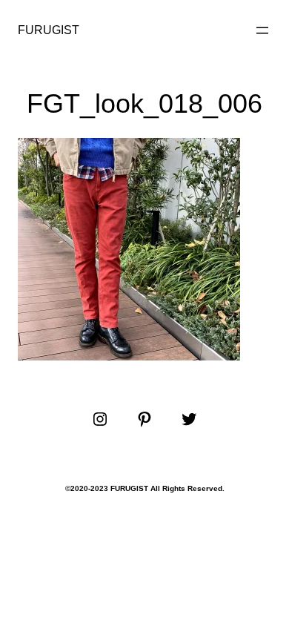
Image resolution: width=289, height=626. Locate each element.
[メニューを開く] (262, 30)
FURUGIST (48, 30)
